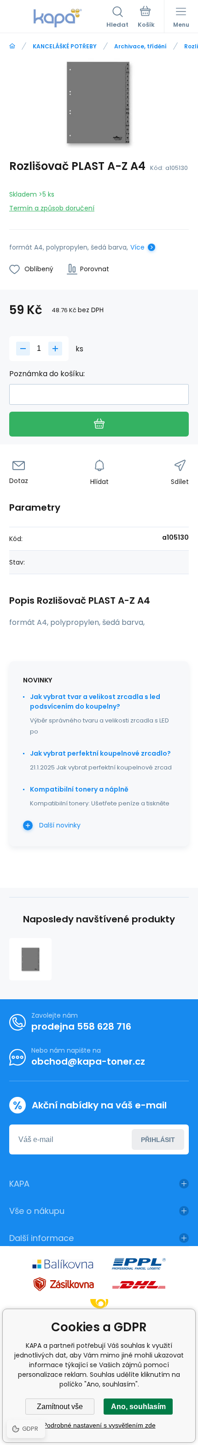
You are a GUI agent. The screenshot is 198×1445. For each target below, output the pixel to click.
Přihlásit (158, 1139)
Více (137, 247)
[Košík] (146, 17)
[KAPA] (12, 46)
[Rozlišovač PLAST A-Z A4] (30, 959)
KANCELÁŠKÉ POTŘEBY (65, 46)
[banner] (57, 17)
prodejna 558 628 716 (81, 1026)
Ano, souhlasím (138, 1406)
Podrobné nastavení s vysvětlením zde (99, 1425)
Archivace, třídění (140, 46)
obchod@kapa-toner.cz (88, 1061)
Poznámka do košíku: (47, 373)
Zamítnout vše (60, 1406)
